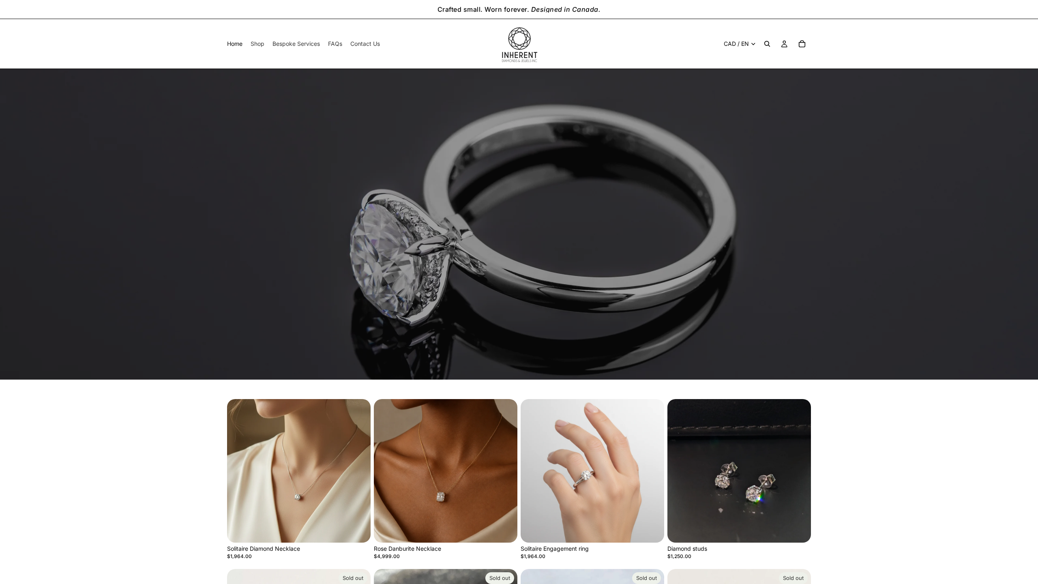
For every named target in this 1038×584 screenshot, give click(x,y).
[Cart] (802, 44)
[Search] (767, 44)
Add (511, 529)
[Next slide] (358, 471)
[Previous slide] (239, 471)
